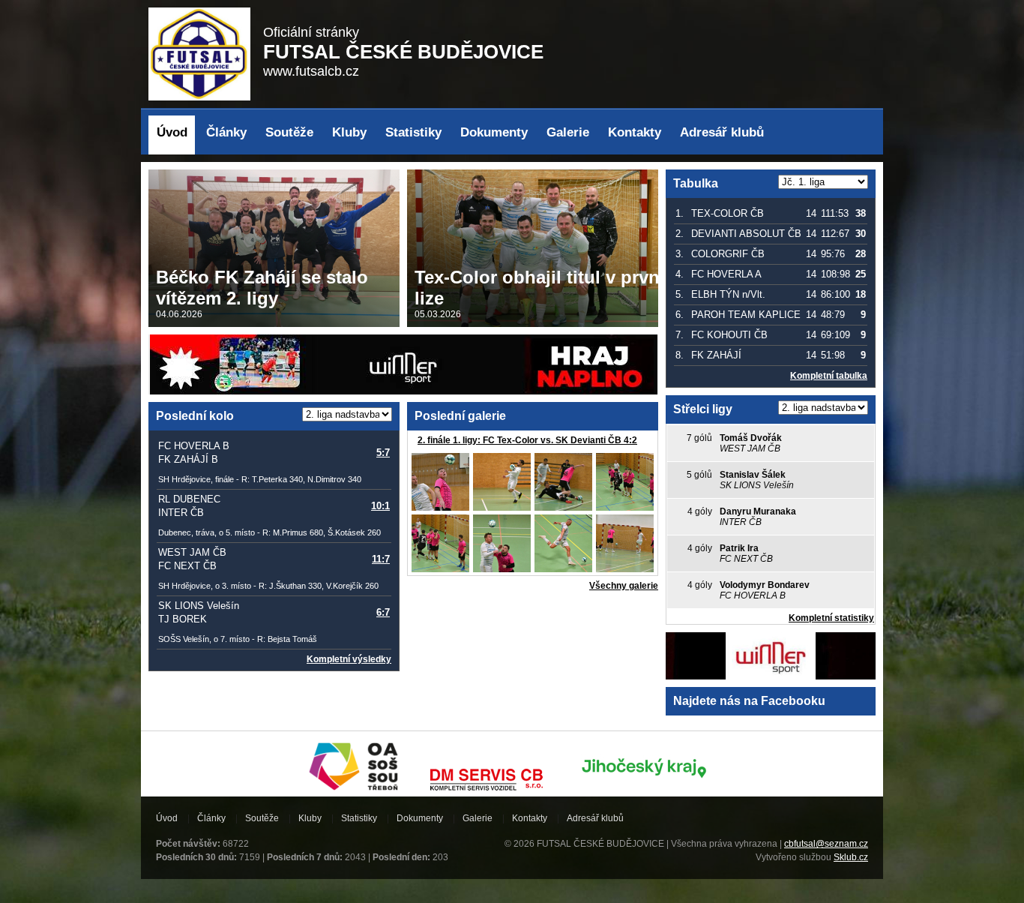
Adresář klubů (722, 132)
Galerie (567, 132)
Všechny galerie (623, 585)
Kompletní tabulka (828, 375)
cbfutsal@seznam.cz (826, 843)
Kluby (349, 132)
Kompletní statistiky (831, 618)
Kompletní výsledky (349, 659)
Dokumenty (494, 132)
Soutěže (289, 132)
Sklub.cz (851, 857)
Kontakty (634, 132)
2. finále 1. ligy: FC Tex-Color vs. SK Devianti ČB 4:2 (527, 440)
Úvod (172, 132)
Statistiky (413, 132)
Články (226, 132)
